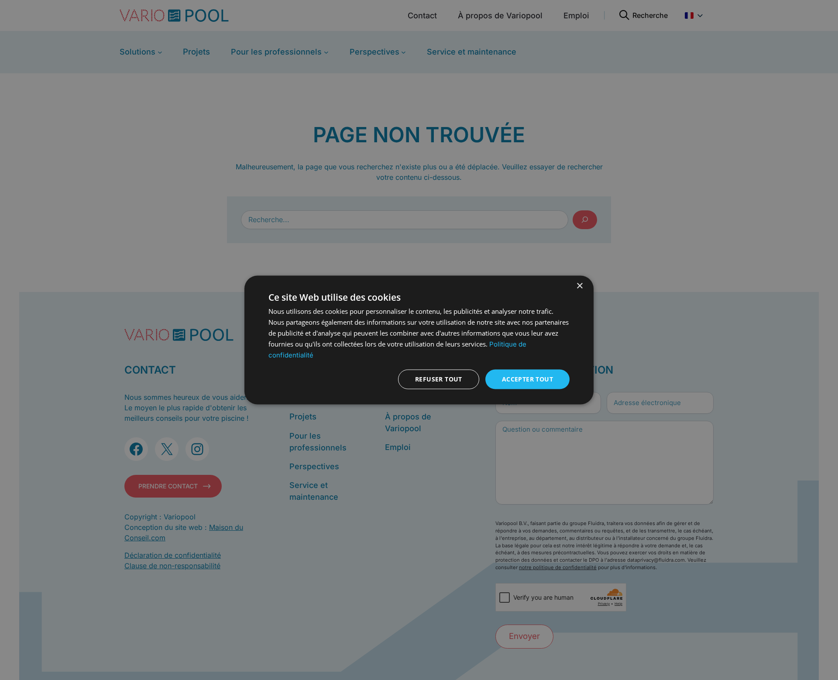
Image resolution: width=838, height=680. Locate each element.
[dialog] (419, 340)
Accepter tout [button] (527, 379)
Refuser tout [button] (438, 379)
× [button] (579, 286)
